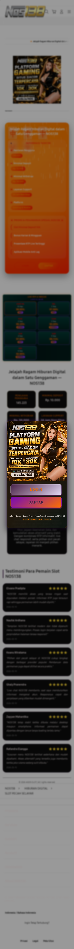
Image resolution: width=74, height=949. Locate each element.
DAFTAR (36, 502)
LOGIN (36, 489)
